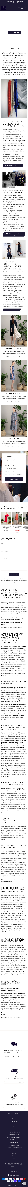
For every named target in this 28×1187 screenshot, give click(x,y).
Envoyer (14, 574)
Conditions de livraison (14, 1134)
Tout (22, 507)
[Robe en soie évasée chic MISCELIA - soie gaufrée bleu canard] (18, 532)
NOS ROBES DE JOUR (14, 446)
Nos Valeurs (14, 1124)
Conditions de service (15, 580)
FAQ (14, 1158)
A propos (14, 1153)
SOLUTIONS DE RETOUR (14, 1082)
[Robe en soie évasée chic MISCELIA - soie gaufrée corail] (16, 532)
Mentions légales (14, 1142)
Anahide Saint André (16, 627)
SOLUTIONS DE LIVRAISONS (14, 1056)
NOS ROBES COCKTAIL (13, 165)
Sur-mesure (14, 1121)
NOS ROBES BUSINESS (14, 401)
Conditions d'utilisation (14, 1145)
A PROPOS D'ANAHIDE (14, 1113)
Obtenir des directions (14, 479)
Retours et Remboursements (14, 1137)
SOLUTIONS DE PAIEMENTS (14, 1108)
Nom (3, 543)
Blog (14, 1126)
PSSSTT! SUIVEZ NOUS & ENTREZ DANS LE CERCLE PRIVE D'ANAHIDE (14, 1165)
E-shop (14, 1118)
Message (4, 559)
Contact (14, 1156)
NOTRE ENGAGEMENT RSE (14, 234)
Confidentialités (14, 1140)
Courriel (5, 551)
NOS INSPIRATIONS (12, 310)
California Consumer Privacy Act (14, 1147)
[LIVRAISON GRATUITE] (14, 1041)
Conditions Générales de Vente (14, 1132)
